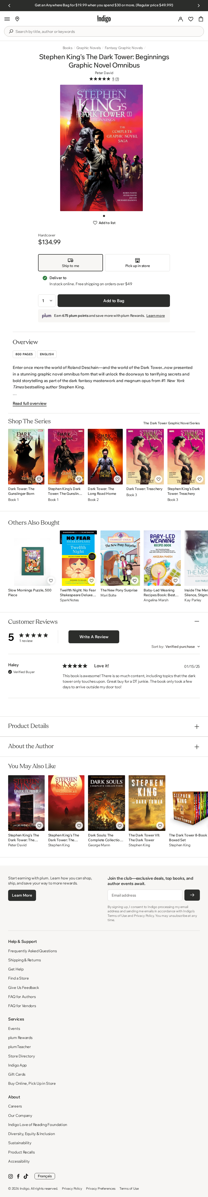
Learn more (155, 315)
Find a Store (18, 978)
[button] (7, 19)
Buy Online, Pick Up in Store (32, 1083)
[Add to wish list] (39, 479)
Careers (15, 1106)
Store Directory (21, 1056)
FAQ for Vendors (22, 1005)
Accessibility (19, 1161)
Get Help (16, 969)
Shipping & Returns (24, 960)
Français (45, 1176)
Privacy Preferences (100, 1188)
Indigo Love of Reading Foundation (37, 1124)
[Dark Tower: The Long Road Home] (105, 456)
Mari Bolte (108, 595)
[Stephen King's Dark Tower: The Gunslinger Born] (66, 456)
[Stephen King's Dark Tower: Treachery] (186, 456)
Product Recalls (21, 1152)
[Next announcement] (198, 5)
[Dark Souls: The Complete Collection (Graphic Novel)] (106, 803)
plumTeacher (19, 1046)
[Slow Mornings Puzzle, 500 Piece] (32, 558)
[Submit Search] (10, 31)
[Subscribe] (192, 895)
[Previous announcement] (9, 5)
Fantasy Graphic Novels (124, 48)
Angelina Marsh (156, 600)
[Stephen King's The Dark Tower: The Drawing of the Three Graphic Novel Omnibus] (26, 803)
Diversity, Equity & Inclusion (31, 1133)
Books (68, 48)
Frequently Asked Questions (32, 950)
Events (14, 1028)
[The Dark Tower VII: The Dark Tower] (147, 803)
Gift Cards (16, 1074)
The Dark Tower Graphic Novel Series (171, 423)
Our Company (20, 1115)
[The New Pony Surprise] (120, 558)
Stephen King (59, 845)
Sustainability (19, 1142)
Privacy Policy (72, 1188)
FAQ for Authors (22, 996)
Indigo (24, 1188)
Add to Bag (113, 300)
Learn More (22, 895)
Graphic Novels (88, 48)
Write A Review (94, 636)
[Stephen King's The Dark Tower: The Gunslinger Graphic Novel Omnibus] (66, 803)
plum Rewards (20, 1037)
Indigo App (17, 1065)
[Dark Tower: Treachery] (145, 456)
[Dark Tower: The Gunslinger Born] (26, 456)
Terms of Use (129, 1188)
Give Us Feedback (23, 987)
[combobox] (107, 31)
